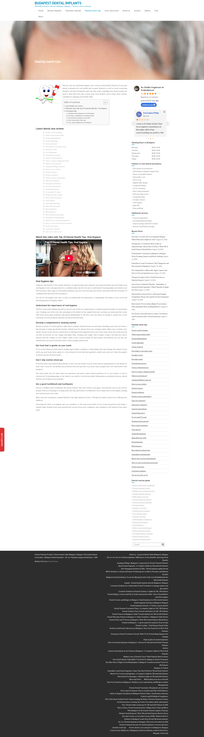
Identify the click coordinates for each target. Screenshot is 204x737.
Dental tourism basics (141, 536)
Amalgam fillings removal (55, 166)
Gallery (147, 10)
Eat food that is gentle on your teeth (79, 118)
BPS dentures (51, 212)
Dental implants (54, 10)
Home (40, 10)
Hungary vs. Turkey (161, 668)
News (40, 16)
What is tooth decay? (53, 164)
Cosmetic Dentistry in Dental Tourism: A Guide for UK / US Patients (143, 591)
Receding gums (51, 152)
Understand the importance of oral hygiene (81, 113)
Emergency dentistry (53, 183)
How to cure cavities (53, 169)
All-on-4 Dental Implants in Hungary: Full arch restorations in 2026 (143, 722)
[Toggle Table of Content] (104, 103)
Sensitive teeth (51, 149)
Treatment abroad (73, 10)
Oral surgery (50, 200)
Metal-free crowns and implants (58, 220)
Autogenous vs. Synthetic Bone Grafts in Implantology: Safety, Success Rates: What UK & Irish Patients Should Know (150, 246)
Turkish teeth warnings (141, 511)
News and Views (135, 679)
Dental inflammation (53, 138)
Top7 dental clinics (140, 514)
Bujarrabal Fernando (152, 113)
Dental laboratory (52, 189)
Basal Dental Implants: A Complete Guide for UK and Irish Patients (143, 566)
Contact (137, 10)
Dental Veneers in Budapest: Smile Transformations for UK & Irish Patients (140, 614)
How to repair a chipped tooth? (57, 161)
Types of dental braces (54, 158)
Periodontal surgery (53, 155)
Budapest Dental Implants (58, 3)
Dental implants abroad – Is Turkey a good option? (149, 605)
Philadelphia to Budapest (142, 519)
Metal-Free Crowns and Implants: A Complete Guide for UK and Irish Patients (139, 673)
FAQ (156, 10)
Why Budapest (138, 525)
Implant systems (139, 516)
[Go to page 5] (152, 138)
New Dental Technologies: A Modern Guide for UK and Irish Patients (143, 676)
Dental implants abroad (142, 494)
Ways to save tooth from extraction (59, 223)
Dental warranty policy (141, 488)
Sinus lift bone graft (53, 206)
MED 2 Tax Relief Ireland (142, 528)
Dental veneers (51, 172)
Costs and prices (112, 10)
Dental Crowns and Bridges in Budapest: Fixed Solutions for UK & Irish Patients (138, 600)
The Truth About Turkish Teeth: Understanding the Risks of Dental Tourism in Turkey (136, 699)
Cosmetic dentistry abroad (143, 533)
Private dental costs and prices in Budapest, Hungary (148, 727)
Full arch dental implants (142, 502)
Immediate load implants (55, 217)
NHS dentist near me (140, 497)
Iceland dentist (138, 505)
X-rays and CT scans (53, 192)
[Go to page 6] (154, 138)
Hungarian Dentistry (140, 522)
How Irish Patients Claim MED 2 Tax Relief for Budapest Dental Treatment (140, 659)
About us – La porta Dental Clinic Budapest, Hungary (148, 554)
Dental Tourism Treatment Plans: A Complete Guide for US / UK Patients (141, 608)
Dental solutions (52, 175)
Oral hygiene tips (71, 111)
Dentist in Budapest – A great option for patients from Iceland (145, 622)
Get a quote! (2, 439)
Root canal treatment (54, 198)
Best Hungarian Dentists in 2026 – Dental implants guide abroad (144, 569)
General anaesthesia (53, 186)
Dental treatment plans (142, 539)
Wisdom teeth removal (54, 195)
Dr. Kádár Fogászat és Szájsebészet (152, 88)
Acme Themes (53, 561)
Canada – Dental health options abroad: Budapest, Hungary (146, 583)
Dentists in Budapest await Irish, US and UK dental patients (146, 719)
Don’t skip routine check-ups (77, 120)
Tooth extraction (52, 226)
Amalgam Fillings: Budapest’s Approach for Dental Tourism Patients (142, 563)
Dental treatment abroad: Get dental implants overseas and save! (143, 725)
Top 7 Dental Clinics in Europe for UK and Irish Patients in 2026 (145, 705)
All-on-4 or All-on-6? (54, 232)
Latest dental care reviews (74, 106)
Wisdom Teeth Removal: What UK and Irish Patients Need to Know (143, 713)
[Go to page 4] (150, 138)
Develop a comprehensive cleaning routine (81, 116)
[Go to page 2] (146, 138)
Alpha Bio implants (53, 203)
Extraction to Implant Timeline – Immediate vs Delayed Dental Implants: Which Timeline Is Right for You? (150, 287)
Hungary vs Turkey (140, 508)
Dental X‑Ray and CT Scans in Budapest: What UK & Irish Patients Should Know (138, 620)
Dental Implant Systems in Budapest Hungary (151, 603)
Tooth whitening (52, 141)
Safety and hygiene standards (144, 485)
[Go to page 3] (148, 138)
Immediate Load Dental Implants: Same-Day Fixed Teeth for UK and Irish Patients (138, 671)
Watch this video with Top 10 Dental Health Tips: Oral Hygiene (86, 108)
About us (126, 10)
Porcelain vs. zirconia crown (56, 146)
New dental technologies (55, 215)
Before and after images (142, 531)
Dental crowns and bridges (55, 178)
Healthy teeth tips (93, 10)
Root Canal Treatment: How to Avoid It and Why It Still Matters (144, 690)
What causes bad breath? (55, 135)
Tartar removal (51, 144)
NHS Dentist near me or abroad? (156, 679)
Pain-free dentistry (53, 181)
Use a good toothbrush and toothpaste (79, 122)
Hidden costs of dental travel (144, 491)
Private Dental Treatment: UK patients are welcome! (148, 688)
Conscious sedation (53, 229)
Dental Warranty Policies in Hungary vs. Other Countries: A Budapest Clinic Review (137, 617)
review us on (147, 104)
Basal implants (51, 209)
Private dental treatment (142, 499)
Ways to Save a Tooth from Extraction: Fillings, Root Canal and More (142, 708)
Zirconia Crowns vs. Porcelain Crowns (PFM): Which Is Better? (145, 716)
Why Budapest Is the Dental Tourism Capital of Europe (148, 710)
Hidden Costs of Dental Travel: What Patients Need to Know (145, 656)
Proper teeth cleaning (54, 132)
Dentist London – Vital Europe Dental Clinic (152, 625)
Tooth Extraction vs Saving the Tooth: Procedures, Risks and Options (142, 702)
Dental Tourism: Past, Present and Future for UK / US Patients (145, 611)
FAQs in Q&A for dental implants (156, 639)
